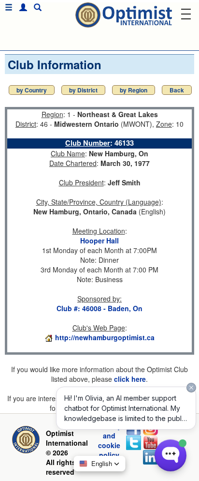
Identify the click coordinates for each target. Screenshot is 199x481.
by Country (31, 90)
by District (83, 90)
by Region (133, 90)
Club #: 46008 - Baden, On (99, 308)
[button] (20, 7)
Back (177, 90)
